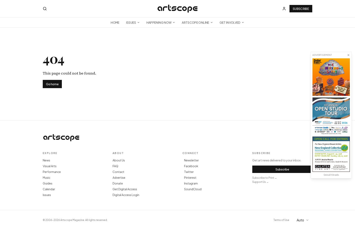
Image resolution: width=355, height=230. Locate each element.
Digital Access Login (126, 195)
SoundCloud (193, 189)
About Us (119, 160)
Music (46, 177)
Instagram (191, 183)
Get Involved (230, 22)
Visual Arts (49, 166)
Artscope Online (195, 22)
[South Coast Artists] (331, 116)
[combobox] (303, 220)
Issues (131, 22)
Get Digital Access (125, 189)
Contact (118, 172)
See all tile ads (331, 175)
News (46, 160)
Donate (118, 183)
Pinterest (190, 177)
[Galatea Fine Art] (331, 154)
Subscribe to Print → (264, 177)
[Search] (44, 8)
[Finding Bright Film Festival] (331, 77)
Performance (52, 172)
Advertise (119, 177)
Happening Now (159, 22)
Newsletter (191, 160)
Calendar (49, 189)
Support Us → (260, 181)
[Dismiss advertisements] (348, 55)
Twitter (189, 172)
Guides (47, 183)
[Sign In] (284, 8)
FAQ (115, 166)
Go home (52, 84)
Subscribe (301, 9)
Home (115, 22)
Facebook (191, 166)
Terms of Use (281, 220)
